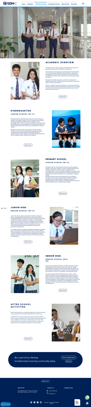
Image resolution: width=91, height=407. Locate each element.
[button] (68, 388)
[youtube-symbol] (41, 402)
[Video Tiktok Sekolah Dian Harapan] (34, 402)
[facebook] (38, 402)
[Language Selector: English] (84, 3)
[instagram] (31, 402)
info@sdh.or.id (52, 393)
